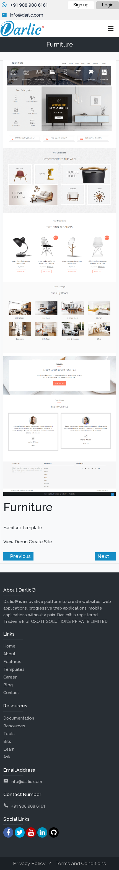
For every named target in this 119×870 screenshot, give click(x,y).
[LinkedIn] (42, 832)
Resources (14, 725)
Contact (11, 692)
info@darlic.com (26, 15)
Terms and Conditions (80, 863)
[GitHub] (54, 832)
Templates (14, 669)
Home (9, 646)
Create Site (40, 541)
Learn (8, 749)
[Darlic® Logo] (22, 28)
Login (107, 4)
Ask (7, 756)
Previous (20, 556)
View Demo (15, 541)
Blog (8, 684)
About (9, 653)
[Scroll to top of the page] (110, 866)
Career (10, 677)
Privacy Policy (29, 863)
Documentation (18, 718)
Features (12, 661)
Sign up (81, 4)
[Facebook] (8, 832)
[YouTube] (31, 832)
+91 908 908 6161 (29, 5)
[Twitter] (20, 832)
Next (103, 556)
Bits (7, 741)
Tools (9, 733)
